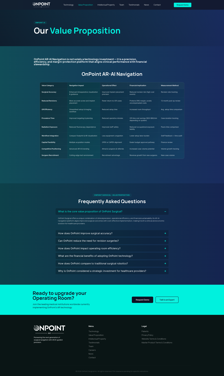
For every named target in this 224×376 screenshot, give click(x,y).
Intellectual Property (106, 5)
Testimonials (134, 5)
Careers (92, 350)
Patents (145, 331)
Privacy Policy (147, 335)
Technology (68, 5)
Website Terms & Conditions (154, 339)
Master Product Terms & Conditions (157, 342)
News (146, 5)
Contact (157, 5)
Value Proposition (85, 5)
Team (121, 5)
